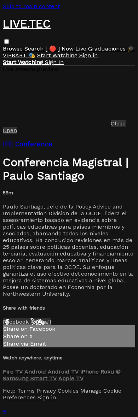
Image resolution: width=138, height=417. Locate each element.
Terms (26, 390)
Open (10, 130)
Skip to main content (31, 6)
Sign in (88, 55)
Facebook (16, 321)
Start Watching (58, 55)
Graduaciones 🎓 (111, 48)
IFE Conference (27, 144)
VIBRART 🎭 (19, 55)
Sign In (54, 62)
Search (34, 48)
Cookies (69, 390)
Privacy (47, 390)
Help (10, 390)
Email (43, 321)
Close (118, 123)
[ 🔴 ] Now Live (65, 48)
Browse (13, 48)
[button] (6, 41)
